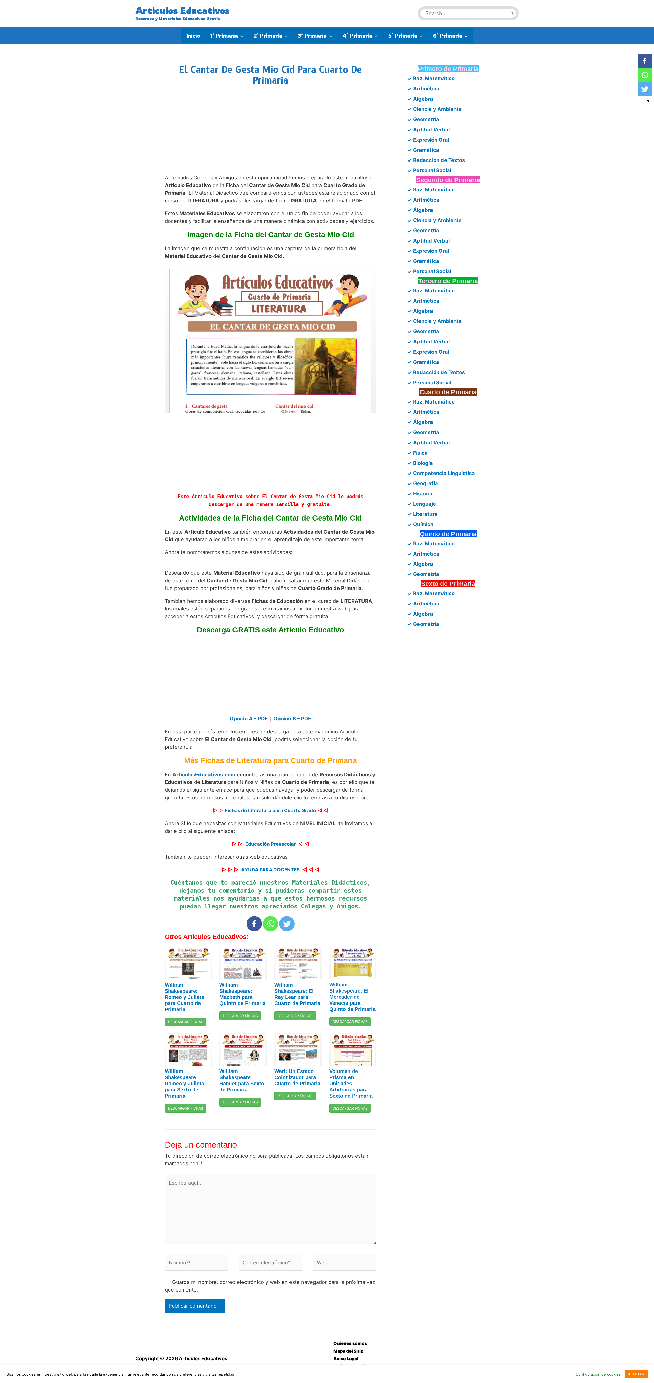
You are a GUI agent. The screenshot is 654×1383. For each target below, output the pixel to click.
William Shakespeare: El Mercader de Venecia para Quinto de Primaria (352, 997)
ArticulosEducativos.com (203, 774)
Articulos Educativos (182, 10)
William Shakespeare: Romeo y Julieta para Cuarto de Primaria (184, 997)
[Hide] (648, 101)
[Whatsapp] (270, 923)
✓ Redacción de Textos (436, 160)
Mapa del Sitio (348, 1351)
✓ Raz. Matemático (431, 78)
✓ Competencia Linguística (441, 473)
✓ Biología (420, 463)
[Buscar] (512, 13)
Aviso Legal (345, 1358)
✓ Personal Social (429, 170)
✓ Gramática (423, 150)
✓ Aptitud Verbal (428, 129)
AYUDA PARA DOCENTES (270, 870)
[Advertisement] (270, 135)
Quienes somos (350, 1343)
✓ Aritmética (423, 89)
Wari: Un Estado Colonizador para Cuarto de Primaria (297, 1077)
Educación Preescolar (270, 844)
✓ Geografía (422, 483)
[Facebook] (254, 923)
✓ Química (420, 524)
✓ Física (417, 453)
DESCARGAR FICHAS (185, 1022)
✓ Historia (420, 494)
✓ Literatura (422, 514)
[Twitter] (287, 923)
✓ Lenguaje (421, 504)
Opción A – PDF (249, 719)
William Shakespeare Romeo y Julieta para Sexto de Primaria (184, 1083)
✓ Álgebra (420, 99)
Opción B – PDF (292, 719)
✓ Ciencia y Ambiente (434, 109)
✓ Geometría (423, 119)
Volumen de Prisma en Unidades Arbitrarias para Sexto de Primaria (351, 1083)
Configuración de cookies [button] (598, 1374)
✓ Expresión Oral (428, 140)
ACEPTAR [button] (636, 1374)
